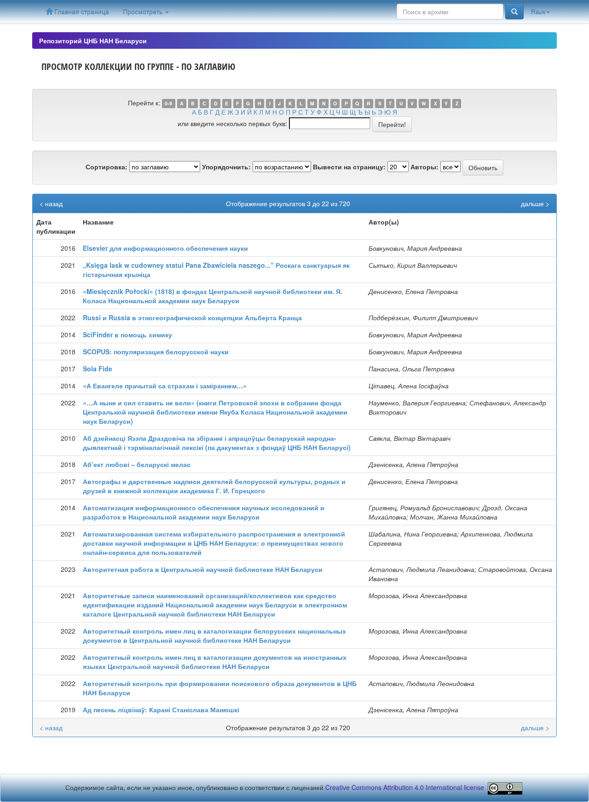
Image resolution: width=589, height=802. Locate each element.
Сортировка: (106, 166)
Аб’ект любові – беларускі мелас (137, 464)
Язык (538, 11)
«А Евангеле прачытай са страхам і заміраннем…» (165, 385)
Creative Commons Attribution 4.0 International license (404, 787)
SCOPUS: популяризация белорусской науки (156, 351)
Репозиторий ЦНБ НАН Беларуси (93, 40)
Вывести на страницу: (349, 166)
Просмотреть (143, 11)
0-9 (168, 103)
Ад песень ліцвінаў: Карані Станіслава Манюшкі (161, 709)
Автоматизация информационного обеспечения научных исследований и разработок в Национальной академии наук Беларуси (203, 512)
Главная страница (80, 11)
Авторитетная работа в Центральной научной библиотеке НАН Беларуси (203, 569)
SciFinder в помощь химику (127, 334)
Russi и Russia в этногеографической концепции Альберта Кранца (192, 317)
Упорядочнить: (226, 166)
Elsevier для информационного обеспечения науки (165, 248)
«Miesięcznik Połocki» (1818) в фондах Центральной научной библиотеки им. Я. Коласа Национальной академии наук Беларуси (212, 296)
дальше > (535, 203)
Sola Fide (97, 368)
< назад (51, 203)
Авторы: (424, 166)
